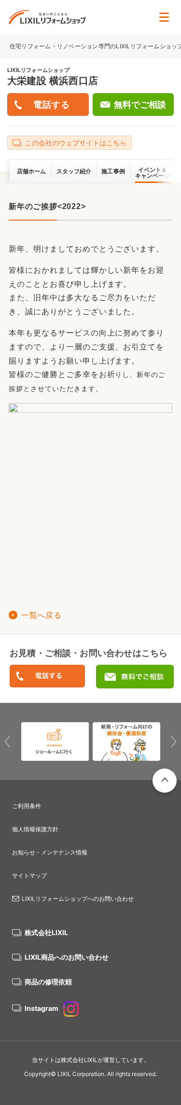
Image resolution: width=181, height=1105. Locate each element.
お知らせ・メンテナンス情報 (49, 852)
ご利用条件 (26, 806)
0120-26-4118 (47, 676)
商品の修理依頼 (48, 982)
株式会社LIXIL (46, 932)
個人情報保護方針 (35, 829)
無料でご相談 (140, 105)
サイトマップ (29, 875)
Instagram (41, 1008)
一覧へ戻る (41, 615)
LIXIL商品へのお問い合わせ (67, 957)
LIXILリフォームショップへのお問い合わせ (78, 898)
